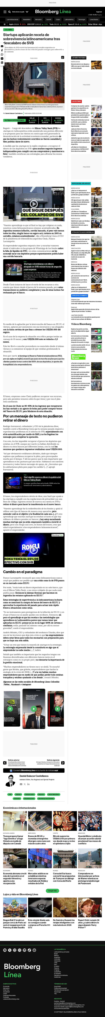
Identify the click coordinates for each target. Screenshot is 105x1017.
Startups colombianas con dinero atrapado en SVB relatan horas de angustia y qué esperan (43, 267)
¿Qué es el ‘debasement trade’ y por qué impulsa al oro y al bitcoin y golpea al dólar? (80, 193)
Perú (55, 964)
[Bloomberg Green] (86, 357)
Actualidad (6, 992)
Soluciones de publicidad (61, 1008)
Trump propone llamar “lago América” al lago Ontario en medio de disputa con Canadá (13, 840)
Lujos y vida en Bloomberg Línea (20, 894)
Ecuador (56, 966)
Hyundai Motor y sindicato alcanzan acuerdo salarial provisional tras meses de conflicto (89, 840)
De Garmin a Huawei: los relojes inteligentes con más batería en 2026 (64, 922)
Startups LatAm (29, 794)
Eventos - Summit (59, 1001)
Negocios (41, 794)
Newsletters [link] (26, 19)
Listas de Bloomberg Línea (11, 999)
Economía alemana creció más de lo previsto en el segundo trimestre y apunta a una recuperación (15, 878)
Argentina (57, 957)
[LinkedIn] (28, 784)
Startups (18, 794)
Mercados (6, 988)
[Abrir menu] (5, 11)
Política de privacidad (60, 988)
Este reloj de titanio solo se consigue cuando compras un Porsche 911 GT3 (39, 924)
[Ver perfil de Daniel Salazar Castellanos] (11, 780)
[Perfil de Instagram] (19, 950)
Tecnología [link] (81, 19)
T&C (55, 993)
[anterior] (4, 762)
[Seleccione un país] (27, 11)
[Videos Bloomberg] (86, 324)
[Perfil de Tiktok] (29, 950)
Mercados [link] (38, 19)
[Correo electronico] (21, 784)
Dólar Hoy (6, 990)
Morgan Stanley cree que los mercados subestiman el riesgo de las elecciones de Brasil (48, 763)
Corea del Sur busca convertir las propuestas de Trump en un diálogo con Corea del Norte (64, 877)
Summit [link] (48, 19)
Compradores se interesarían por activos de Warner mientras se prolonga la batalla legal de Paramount (88, 878)
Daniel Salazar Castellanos (14, 113)
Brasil (56, 954)
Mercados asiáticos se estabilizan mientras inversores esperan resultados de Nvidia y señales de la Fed (38, 878)
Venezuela (57, 961)
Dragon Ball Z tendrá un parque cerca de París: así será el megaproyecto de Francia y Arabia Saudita (14, 924)
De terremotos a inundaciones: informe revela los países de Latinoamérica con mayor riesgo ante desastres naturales (80, 385)
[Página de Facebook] (4, 950)
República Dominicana (61, 975)
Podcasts (6, 997)
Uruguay (56, 970)
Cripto (5, 993)
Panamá (56, 968)
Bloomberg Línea (29, 798)
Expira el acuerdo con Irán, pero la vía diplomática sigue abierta (80, 331)
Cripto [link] (58, 19)
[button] (62, 57)
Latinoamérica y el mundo (61, 952)
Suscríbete (57, 986)
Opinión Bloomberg (79, 296)
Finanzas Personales (9, 995)
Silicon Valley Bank (54, 794)
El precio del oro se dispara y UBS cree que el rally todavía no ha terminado (80, 66)
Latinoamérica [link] (69, 19)
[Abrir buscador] (9, 11)
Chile (55, 963)
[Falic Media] (89, 15)
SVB (10, 794)
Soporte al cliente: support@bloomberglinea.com (69, 1007)
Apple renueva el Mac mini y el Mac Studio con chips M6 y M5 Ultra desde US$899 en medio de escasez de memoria (80, 255)
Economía (17, 798)
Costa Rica (57, 972)
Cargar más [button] (52, 891)
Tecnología (57, 992)
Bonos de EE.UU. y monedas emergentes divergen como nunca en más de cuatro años (39, 840)
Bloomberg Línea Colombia (46, 798)
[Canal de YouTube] (14, 950)
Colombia (8, 30)
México (56, 955)
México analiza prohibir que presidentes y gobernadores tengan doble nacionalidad (80, 115)
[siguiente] (62, 762)
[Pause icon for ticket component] (4, 24)
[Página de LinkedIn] (24, 950)
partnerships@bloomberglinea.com (65, 1003)
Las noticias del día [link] (12, 19)
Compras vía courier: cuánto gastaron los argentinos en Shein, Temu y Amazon (80, 108)
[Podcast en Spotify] (34, 950)
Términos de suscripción (61, 990)
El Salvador (57, 973)
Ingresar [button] (99, 12)
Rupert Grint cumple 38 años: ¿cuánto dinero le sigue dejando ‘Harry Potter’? (88, 924)
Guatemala (57, 977)
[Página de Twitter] (9, 950)
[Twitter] (24, 784)
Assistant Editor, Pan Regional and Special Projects (37, 779)
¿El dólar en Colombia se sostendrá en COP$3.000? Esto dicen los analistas (80, 149)
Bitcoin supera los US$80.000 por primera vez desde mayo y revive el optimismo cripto (64, 840)
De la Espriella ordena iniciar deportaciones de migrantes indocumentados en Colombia (17, 763)
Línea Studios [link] (94, 19)
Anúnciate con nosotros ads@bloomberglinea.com (69, 1005)
